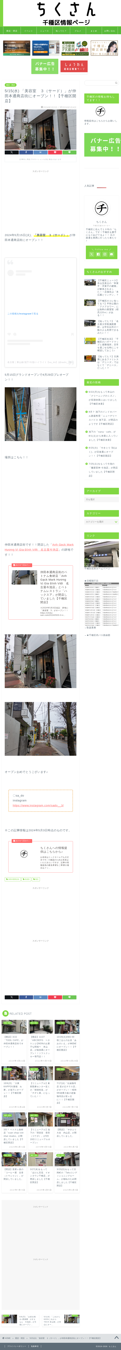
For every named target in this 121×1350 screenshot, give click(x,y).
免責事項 (35, 1346)
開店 (36, 879)
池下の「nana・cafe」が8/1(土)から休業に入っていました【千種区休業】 (103, 436)
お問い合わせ (109, 32)
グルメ (78, 31)
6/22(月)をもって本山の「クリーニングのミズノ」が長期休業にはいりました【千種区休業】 (103, 398)
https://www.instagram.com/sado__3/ (38, 805)
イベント (28, 31)
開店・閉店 (11, 31)
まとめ (94, 31)
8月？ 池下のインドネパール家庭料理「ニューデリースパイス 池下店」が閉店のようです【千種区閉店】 (103, 418)
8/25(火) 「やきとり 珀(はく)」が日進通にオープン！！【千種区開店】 (103, 452)
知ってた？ (61, 31)
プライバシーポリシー (16, 1346)
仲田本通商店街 (13, 879)
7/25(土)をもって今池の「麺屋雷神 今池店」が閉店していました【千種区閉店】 (103, 470)
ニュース (44, 31)
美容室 (27, 879)
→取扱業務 (90, 627)
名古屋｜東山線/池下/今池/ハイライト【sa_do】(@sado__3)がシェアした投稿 (48, 362)
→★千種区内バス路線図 (97, 635)
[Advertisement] (40, 196)
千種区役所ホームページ (97, 568)
